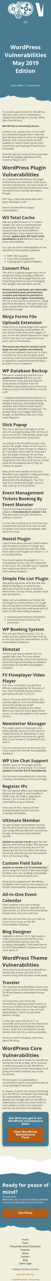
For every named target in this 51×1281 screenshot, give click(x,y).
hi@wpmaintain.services (25, 1269)
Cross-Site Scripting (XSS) (20, 258)
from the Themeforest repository (18, 1002)
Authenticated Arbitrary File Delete (26, 616)
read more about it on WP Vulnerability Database (19, 570)
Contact (25, 1256)
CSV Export (33, 699)
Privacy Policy (34, 1279)
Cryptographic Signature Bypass (24, 261)
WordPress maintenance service (24, 1101)
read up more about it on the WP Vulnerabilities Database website (25, 886)
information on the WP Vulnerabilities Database (22, 666)
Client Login (25, 1263)
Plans (25, 1243)
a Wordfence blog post (29, 409)
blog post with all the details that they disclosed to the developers (25, 477)
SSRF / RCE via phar (17, 255)
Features (25, 1249)
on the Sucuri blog (36, 779)
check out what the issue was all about (24, 354)
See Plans (25, 1213)
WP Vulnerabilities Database (18, 923)
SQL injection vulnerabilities (25, 639)
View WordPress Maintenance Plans (25, 1134)
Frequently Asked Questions (25, 1246)
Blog (25, 1260)
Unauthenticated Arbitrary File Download (23, 621)
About (25, 1253)
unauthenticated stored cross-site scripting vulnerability (20, 812)
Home (25, 1239)
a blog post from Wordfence (25, 302)
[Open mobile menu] (25, 22)
